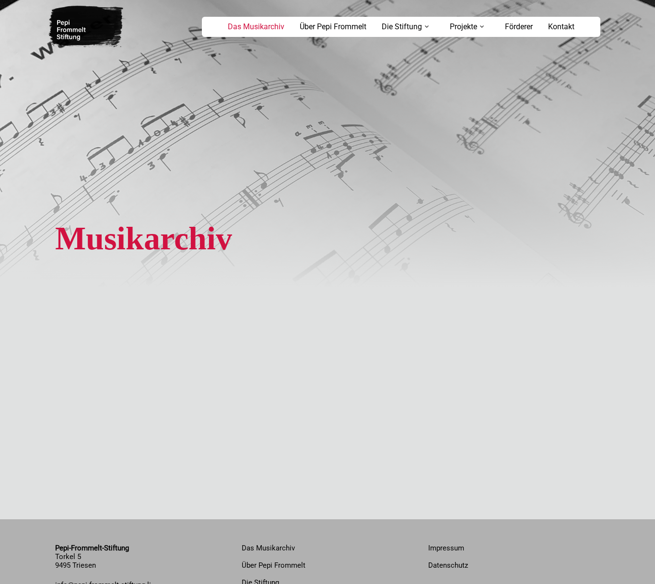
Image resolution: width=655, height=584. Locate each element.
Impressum (446, 548)
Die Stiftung (402, 26)
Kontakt (561, 26)
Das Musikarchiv (256, 26)
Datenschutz (448, 565)
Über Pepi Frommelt (333, 26)
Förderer (519, 26)
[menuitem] (256, 27)
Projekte (463, 26)
